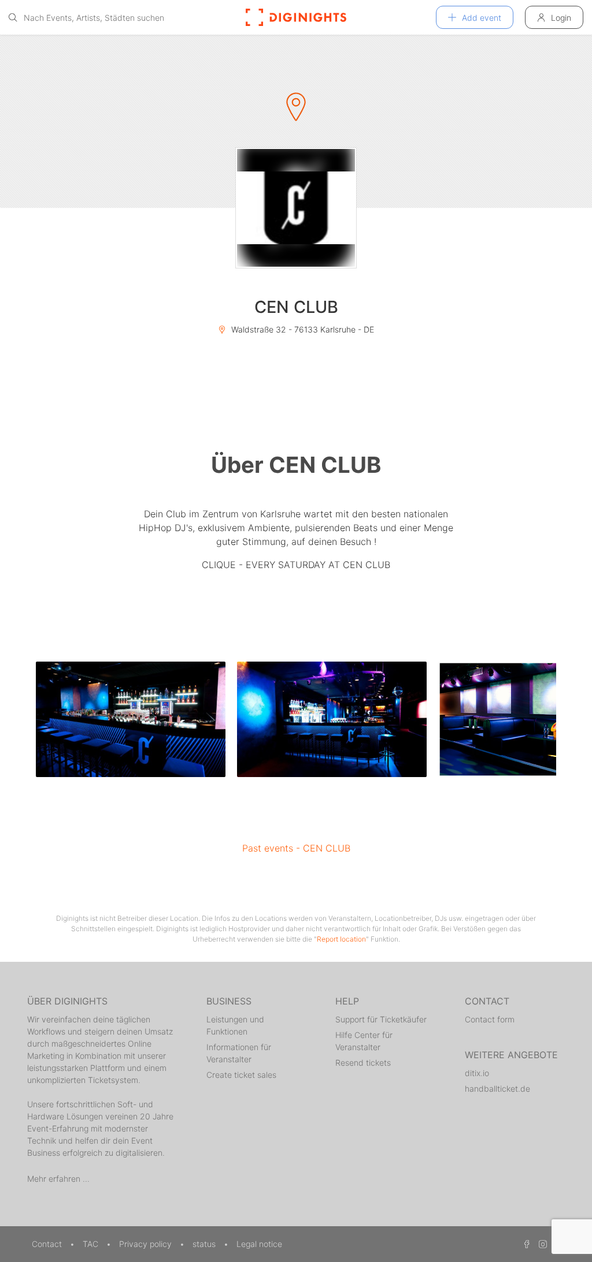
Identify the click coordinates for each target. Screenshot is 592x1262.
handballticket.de (497, 1088)
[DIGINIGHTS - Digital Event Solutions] (296, 17)
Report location (341, 939)
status (205, 1244)
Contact (48, 1244)
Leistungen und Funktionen (235, 1025)
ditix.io (477, 1073)
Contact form (490, 1019)
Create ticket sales (241, 1075)
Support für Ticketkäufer (381, 1019)
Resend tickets (363, 1062)
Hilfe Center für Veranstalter (364, 1041)
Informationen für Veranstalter (238, 1053)
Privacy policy (146, 1244)
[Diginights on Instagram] (541, 1244)
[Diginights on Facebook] (525, 1244)
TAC (92, 1244)
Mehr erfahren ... (58, 1178)
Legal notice (259, 1244)
